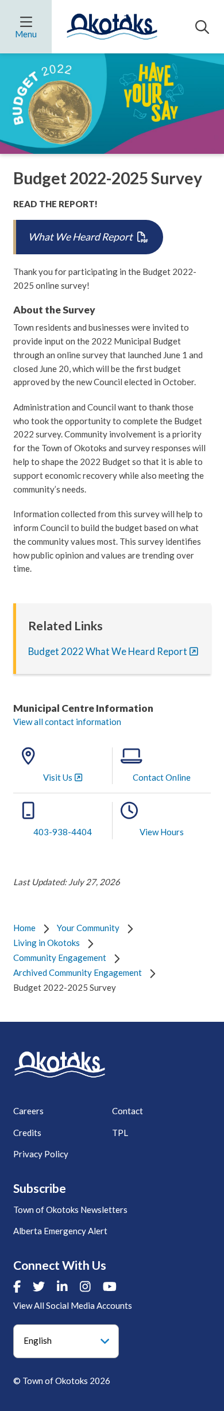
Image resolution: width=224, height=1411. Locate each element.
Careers (28, 1111)
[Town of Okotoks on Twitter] (39, 1286)
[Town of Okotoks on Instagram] (85, 1286)
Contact (127, 1111)
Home (24, 927)
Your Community (88, 927)
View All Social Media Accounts (72, 1305)
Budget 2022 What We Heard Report (107, 651)
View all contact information (67, 721)
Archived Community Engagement (77, 972)
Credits (27, 1132)
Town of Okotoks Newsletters (70, 1209)
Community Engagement (59, 957)
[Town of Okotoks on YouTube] (110, 1286)
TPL (120, 1132)
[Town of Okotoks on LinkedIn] (62, 1286)
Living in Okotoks (46, 942)
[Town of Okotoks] (59, 1064)
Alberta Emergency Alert (60, 1231)
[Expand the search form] (202, 27)
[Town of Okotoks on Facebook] (17, 1286)
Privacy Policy (40, 1154)
